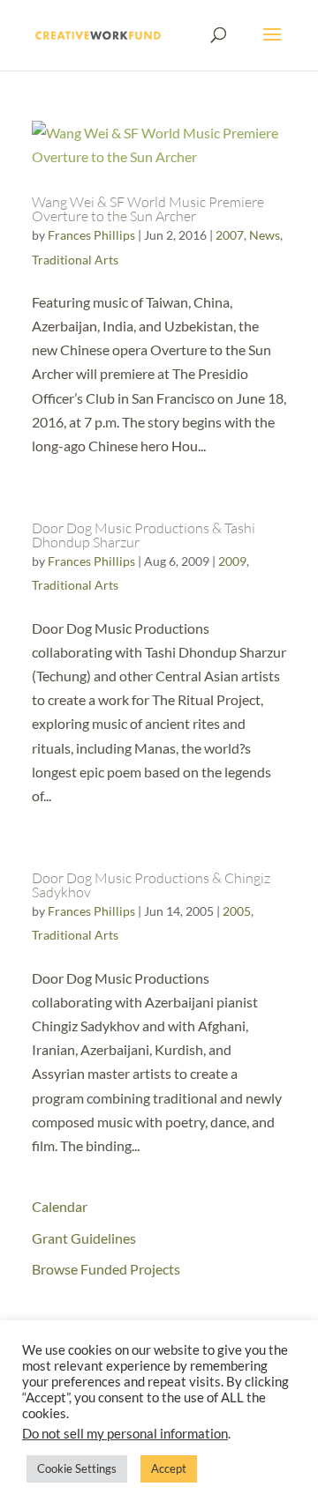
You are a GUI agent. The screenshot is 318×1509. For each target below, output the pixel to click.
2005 (237, 910)
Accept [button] (168, 1468)
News (264, 234)
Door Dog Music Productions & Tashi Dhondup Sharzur (143, 535)
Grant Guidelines (84, 1238)
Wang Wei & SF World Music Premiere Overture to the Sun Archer (148, 209)
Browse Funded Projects (106, 1268)
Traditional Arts (75, 259)
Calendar (59, 1206)
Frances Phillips (91, 234)
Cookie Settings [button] (77, 1468)
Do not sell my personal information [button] (125, 1433)
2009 (232, 561)
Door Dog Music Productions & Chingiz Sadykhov (151, 885)
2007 (230, 234)
